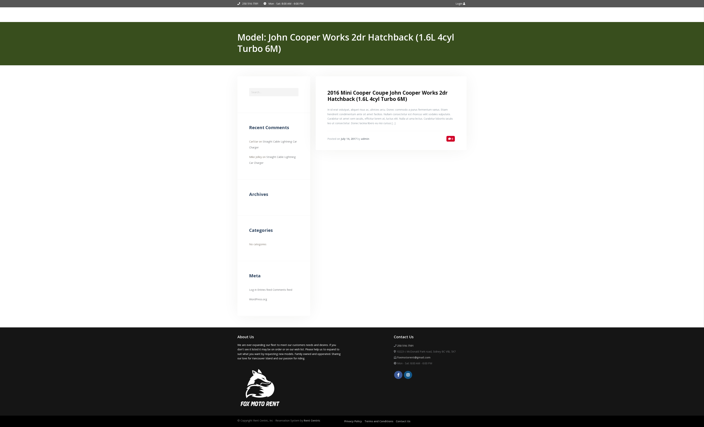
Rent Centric (312, 420)
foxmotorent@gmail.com (413, 357)
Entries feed (264, 289)
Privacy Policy (353, 421)
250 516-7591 (250, 3)
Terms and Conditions (378, 421)
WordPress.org (258, 299)
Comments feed (282, 289)
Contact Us (403, 421)
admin (365, 138)
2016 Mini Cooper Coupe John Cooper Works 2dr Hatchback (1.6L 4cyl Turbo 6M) (387, 95)
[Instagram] (408, 375)
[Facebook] (398, 375)
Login (459, 3)
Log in (253, 289)
